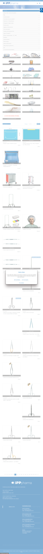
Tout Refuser (17, 279)
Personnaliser (21, 282)
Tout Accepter (25, 279)
